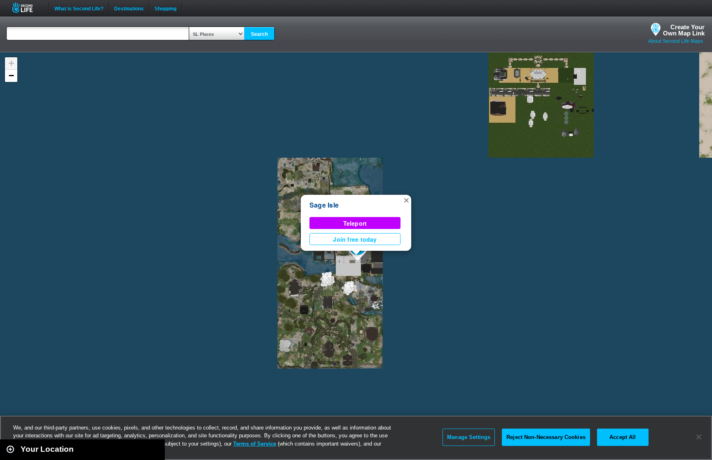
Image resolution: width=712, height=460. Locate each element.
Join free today (355, 239)
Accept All (622, 437)
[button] (406, 200)
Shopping (165, 8)
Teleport (355, 223)
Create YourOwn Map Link (684, 30)
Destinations (129, 8)
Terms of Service (254, 444)
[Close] (699, 437)
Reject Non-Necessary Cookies (546, 437)
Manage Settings (468, 437)
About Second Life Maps (675, 41)
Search (259, 34)
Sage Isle (324, 205)
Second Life (27, 7)
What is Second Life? (78, 8)
